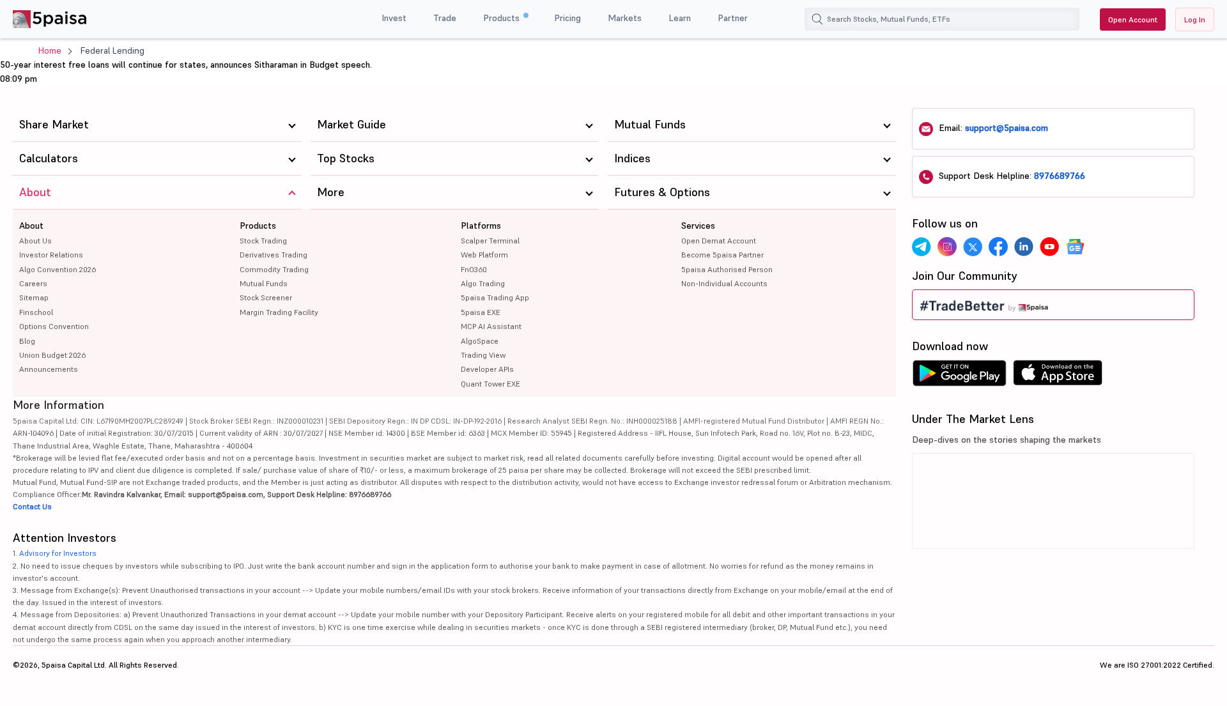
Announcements (48, 369)
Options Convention (54, 326)
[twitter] (972, 246)
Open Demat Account (718, 240)
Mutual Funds (264, 283)
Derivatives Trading (273, 254)
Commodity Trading (274, 269)
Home (49, 50)
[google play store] (959, 376)
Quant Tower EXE (490, 383)
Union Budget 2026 (52, 355)
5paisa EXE (480, 312)
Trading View (483, 355)
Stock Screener (266, 297)
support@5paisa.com (1006, 128)
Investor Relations (51, 254)
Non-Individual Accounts (724, 283)
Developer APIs (487, 369)
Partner (733, 18)
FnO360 (474, 269)
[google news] (1074, 246)
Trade (444, 18)
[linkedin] (1023, 246)
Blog (27, 341)
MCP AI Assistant (491, 326)
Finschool (36, 312)
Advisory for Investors (57, 553)
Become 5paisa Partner (722, 254)
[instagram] (947, 246)
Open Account (1132, 19)
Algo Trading (483, 283)
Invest (394, 18)
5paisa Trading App (495, 297)
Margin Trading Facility (279, 312)
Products (502, 18)
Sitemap (34, 297)
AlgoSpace (479, 341)
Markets (625, 18)
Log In (1194, 19)
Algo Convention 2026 (57, 269)
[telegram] (921, 246)
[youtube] (1049, 246)
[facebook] (998, 246)
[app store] (1058, 376)
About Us (35, 240)
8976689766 (1059, 175)
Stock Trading (263, 240)
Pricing (567, 18)
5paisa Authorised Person (727, 269)
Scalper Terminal (490, 240)
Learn (679, 18)
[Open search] (817, 19)
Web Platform (484, 254)
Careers (33, 283)
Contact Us (32, 506)
